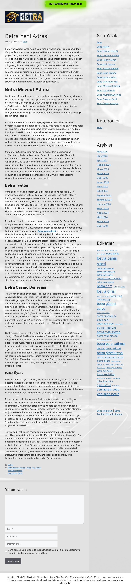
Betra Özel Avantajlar (107, 103)
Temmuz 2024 (104, 199)
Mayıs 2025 (103, 169)
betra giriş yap (103, 299)
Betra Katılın (103, 46)
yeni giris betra (108, 394)
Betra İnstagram (114, 414)
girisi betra (104, 385)
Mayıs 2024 (103, 208)
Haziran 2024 (104, 204)
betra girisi (106, 291)
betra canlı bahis (105, 275)
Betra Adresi (101, 254)
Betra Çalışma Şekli (107, 99)
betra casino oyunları (109, 278)
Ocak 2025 (102, 178)
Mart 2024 (102, 217)
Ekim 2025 (102, 156)
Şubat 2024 (103, 221)
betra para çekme (109, 348)
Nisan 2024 (103, 213)
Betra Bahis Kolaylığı (107, 81)
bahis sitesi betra (102, 250)
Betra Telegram (116, 361)
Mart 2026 (102, 151)
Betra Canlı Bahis (15, 473)
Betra (10, 465)
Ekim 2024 (102, 186)
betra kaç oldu (105, 323)
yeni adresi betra (108, 389)
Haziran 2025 (104, 165)
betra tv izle (119, 364)
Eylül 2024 (102, 191)
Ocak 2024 (102, 226)
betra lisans (119, 324)
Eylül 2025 (102, 160)
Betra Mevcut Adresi (16, 468)
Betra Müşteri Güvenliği (109, 95)
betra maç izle (106, 327)
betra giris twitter (102, 296)
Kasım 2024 (103, 182)
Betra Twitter (101, 368)
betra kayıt (103, 319)
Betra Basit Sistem (106, 73)
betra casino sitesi (105, 282)
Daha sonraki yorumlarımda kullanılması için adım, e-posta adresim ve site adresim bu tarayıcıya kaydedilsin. (44, 552)
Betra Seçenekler (15, 470)
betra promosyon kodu (110, 357)
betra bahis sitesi (107, 261)
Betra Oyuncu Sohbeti (108, 55)
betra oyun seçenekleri (104, 340)
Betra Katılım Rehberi (107, 68)
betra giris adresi (119, 287)
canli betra (116, 378)
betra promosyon (110, 353)
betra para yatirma (111, 344)
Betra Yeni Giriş (106, 374)
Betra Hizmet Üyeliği (107, 51)
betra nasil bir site (107, 335)
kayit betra (115, 385)
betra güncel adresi (103, 313)
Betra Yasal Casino (106, 77)
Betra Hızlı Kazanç (106, 64)
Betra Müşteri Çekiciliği (108, 86)
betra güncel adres (106, 306)
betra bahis (112, 253)
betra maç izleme (108, 332)
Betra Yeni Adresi (33, 468)
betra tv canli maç (105, 364)
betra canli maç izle (106, 272)
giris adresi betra (105, 381)
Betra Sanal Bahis (106, 90)
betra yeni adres (114, 367)
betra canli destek (105, 268)
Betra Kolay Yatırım (106, 60)
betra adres (113, 250)
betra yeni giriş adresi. (104, 378)
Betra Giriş (116, 295)
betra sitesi (103, 360)
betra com (104, 286)
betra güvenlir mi (106, 316)
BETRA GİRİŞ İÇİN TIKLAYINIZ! (65, 4)
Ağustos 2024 (104, 195)
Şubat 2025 (103, 173)
